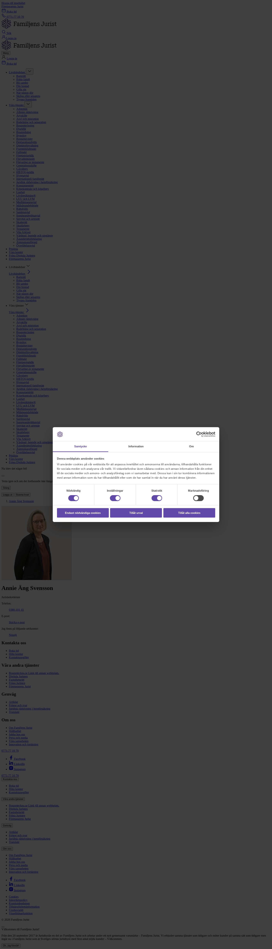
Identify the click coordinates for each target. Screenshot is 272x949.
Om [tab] (191, 446)
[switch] (115, 498)
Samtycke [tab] (80, 446)
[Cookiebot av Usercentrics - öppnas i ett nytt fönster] (199, 434)
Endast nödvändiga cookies (83, 512)
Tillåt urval (136, 512)
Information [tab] (136, 446)
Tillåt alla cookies (189, 512)
